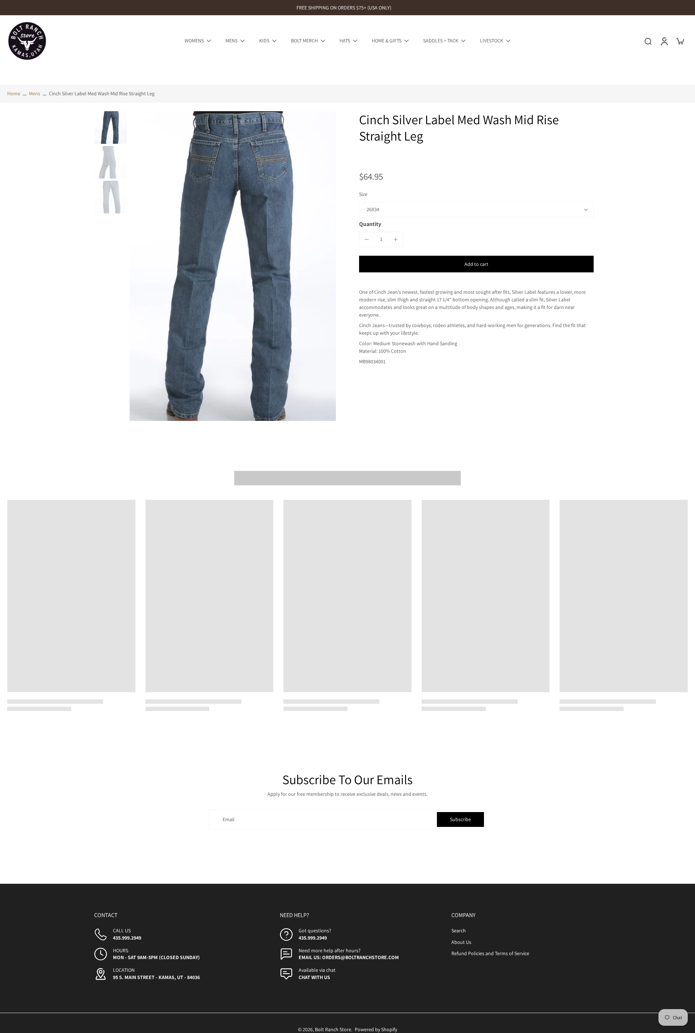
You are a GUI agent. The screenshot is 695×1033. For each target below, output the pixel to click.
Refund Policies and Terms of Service (490, 953)
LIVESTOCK (491, 40)
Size (363, 194)
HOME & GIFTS (386, 40)
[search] (648, 41)
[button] (476, 264)
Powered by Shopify (376, 1029)
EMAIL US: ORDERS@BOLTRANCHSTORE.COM (349, 957)
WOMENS (194, 40)
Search (458, 930)
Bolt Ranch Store (333, 1029)
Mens (34, 93)
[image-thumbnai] (110, 127)
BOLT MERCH (304, 40)
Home (13, 93)
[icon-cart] (680, 41)
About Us (461, 942)
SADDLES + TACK (440, 40)
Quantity (370, 224)
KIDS (264, 40)
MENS (231, 40)
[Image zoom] (233, 266)
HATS (345, 40)
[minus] (366, 239)
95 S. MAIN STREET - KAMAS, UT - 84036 (156, 977)
